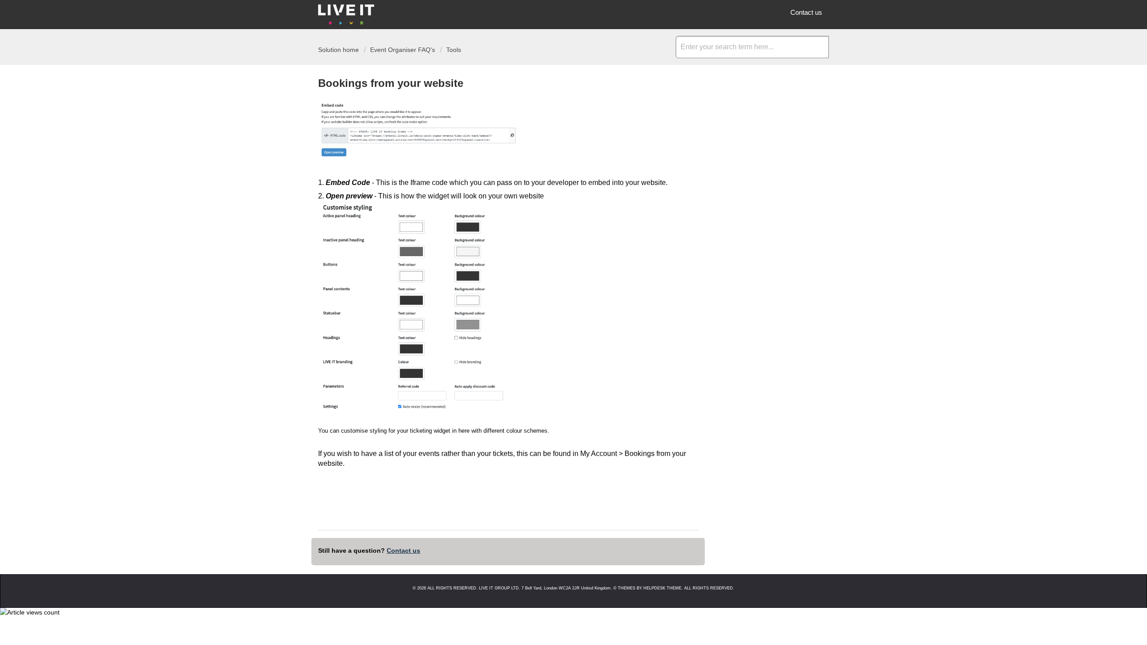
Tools (453, 49)
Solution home (339, 49)
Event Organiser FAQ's (402, 49)
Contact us (806, 12)
